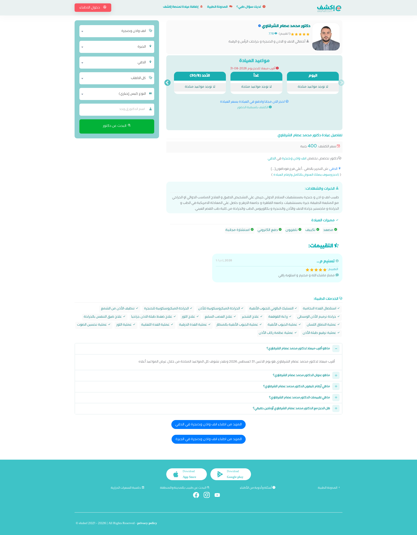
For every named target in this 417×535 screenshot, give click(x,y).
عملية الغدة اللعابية (155, 325)
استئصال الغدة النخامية (320, 309)
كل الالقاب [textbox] (138, 78)
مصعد (328, 230)
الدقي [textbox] (142, 63)
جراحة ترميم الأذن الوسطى (317, 317)
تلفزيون (291, 230)
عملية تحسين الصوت (92, 325)
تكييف (310, 230)
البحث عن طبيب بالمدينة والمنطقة (183, 488)
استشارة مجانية (237, 230)
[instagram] (209, 496)
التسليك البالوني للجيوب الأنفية (271, 309)
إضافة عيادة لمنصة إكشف (181, 7)
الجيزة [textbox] (142, 47)
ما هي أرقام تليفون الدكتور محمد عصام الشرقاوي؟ (296, 387)
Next (167, 82)
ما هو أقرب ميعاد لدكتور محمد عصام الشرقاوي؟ (298, 349)
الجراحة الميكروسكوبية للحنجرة (166, 309)
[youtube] (219, 496)
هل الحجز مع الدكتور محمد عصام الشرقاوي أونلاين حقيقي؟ (291, 409)
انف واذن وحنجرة (294, 159)
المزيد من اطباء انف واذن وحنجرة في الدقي (208, 425)
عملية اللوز (124, 325)
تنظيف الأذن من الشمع (118, 309)
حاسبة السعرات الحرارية (126, 488)
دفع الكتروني (267, 230)
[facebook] (198, 496)
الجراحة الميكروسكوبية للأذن (219, 309)
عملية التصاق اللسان (322, 325)
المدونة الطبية (217, 7)
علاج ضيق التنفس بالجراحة (103, 317)
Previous (341, 82)
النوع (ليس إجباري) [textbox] (132, 94)
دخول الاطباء (90, 8)
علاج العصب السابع (219, 317)
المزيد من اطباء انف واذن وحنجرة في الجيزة (208, 439)
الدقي (272, 159)
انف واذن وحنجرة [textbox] (133, 31)
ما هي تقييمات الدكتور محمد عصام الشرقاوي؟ (299, 398)
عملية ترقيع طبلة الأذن (320, 333)
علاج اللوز (189, 317)
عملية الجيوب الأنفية (283, 325)
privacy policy (147, 524)
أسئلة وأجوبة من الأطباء (256, 488)
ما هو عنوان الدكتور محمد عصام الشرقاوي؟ (301, 375)
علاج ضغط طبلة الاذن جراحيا (152, 317)
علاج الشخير (251, 317)
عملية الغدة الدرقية (193, 325)
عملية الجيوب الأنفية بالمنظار (237, 325)
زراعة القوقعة (278, 317)
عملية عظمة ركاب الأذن (276, 333)
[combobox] (113, 31)
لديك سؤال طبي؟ (248, 7)
